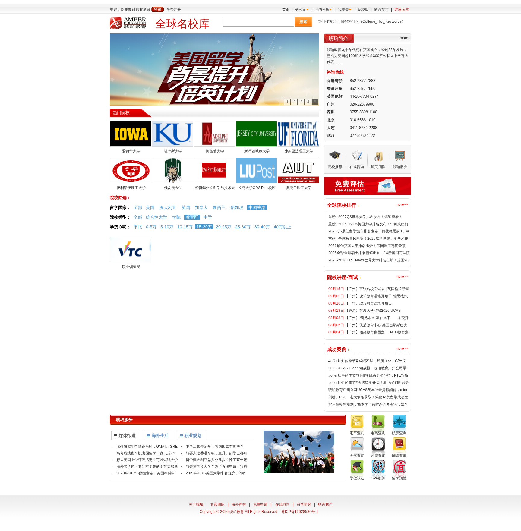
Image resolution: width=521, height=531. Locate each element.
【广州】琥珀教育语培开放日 (368, 303)
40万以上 (282, 226)
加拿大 (201, 207)
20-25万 (223, 226)
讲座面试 (401, 10)
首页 (285, 10)
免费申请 (260, 504)
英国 (186, 207)
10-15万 (185, 226)
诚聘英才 (381, 10)
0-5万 (151, 226)
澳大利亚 (167, 207)
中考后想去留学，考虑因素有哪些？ (215, 446)
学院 (176, 217)
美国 (150, 207)
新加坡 (237, 207)
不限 (138, 226)
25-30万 (243, 226)
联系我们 (325, 504)
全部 (138, 207)
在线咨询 (282, 504)
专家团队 (217, 504)
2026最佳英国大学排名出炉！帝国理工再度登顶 (367, 246)
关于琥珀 (196, 504)
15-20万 (204, 226)
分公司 (300, 10)
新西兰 (219, 207)
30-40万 (262, 226)
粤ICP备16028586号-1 (299, 512)
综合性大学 (156, 217)
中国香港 (256, 207)
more (404, 38)
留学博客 (304, 504)
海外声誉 (239, 504)
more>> (402, 204)
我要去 (343, 10)
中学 (208, 217)
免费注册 (173, 10)
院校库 (363, 10)
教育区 (192, 217)
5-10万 (166, 226)
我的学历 (322, 10)
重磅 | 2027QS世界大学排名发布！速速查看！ (365, 217)
